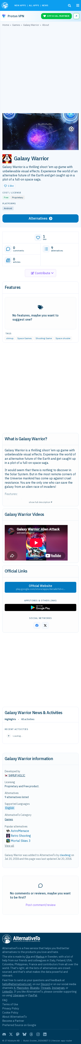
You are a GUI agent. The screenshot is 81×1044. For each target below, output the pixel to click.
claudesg (65, 855)
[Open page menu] (77, 5)
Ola (28, 956)
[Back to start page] (5, 5)
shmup (10, 338)
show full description (40, 502)
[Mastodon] (18, 1034)
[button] (8, 186)
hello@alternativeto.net (16, 984)
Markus (40, 956)
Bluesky (34, 988)
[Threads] (31, 1034)
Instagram (58, 988)
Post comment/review (41, 905)
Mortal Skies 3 (21, 841)
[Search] (69, 5)
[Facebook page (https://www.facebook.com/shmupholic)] (37, 625)
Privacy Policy (10, 1008)
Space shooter (63, 338)
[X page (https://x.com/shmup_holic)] (45, 625)
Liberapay (19, 995)
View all (9, 845)
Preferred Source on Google (19, 1025)
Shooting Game (44, 338)
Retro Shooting (21, 836)
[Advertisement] (40, 70)
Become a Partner (13, 1020)
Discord (45, 984)
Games (9, 819)
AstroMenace (20, 831)
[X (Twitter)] (11, 1034)
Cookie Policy (10, 1012)
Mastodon (23, 988)
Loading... (17, 735)
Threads (45, 988)
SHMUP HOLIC (16, 775)
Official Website (40, 587)
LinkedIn (7, 991)
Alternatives (38, 218)
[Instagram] (38, 1034)
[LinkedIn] (45, 1034)
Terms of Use (10, 1004)
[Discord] (4, 1034)
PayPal (32, 995)
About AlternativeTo (14, 1016)
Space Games (24, 338)
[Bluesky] (24, 1034)
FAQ (4, 1000)
